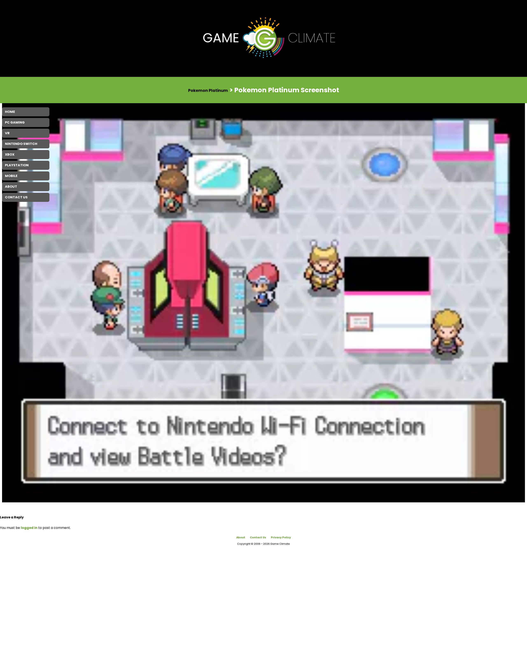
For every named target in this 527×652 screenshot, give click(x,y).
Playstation (17, 165)
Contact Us (258, 537)
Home (10, 111)
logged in (29, 527)
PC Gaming (15, 122)
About (240, 537)
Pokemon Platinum (208, 90)
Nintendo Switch (21, 143)
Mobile (11, 175)
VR (7, 133)
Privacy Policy (281, 537)
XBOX (9, 154)
